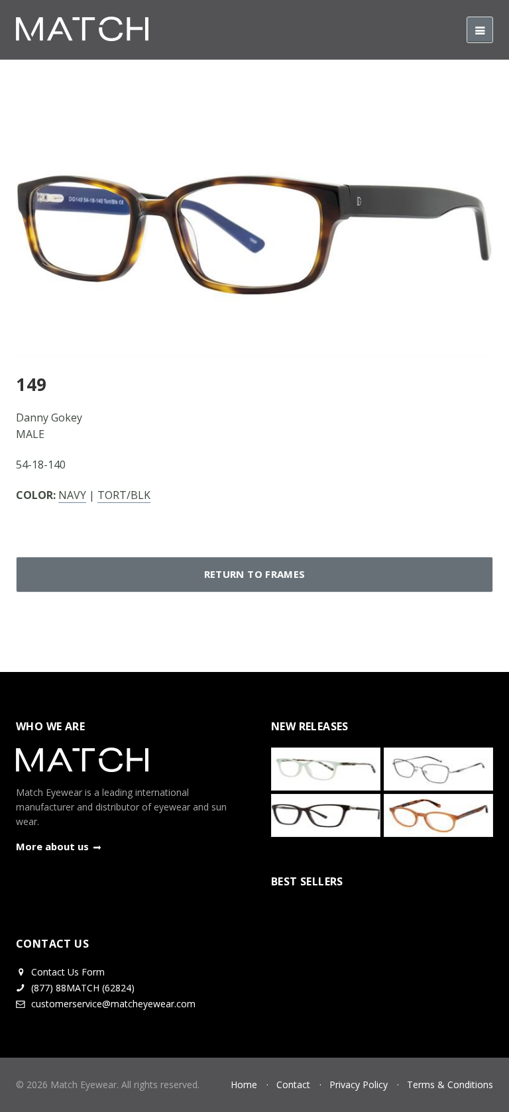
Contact (293, 1084)
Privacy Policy (358, 1084)
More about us (52, 846)
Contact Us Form (66, 972)
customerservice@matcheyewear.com (113, 1003)
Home (244, 1084)
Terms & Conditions (450, 1084)
